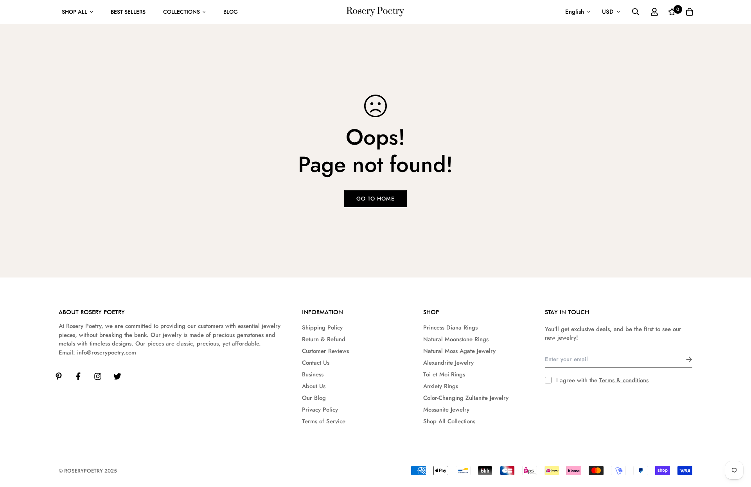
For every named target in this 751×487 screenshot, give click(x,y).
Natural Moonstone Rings (456, 339)
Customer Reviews (325, 351)
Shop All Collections (449, 421)
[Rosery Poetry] (375, 12)
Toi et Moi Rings (444, 374)
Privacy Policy (320, 409)
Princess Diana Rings (450, 327)
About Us (313, 386)
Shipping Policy (322, 327)
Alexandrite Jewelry (448, 362)
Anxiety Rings (440, 386)
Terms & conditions (624, 380)
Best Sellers (128, 12)
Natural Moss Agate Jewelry (459, 351)
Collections (181, 12)
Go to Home (375, 198)
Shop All (74, 12)
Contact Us (315, 362)
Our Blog (314, 398)
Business (312, 374)
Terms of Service (323, 421)
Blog (230, 12)
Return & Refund (323, 339)
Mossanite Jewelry (446, 409)
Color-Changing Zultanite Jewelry (465, 398)
